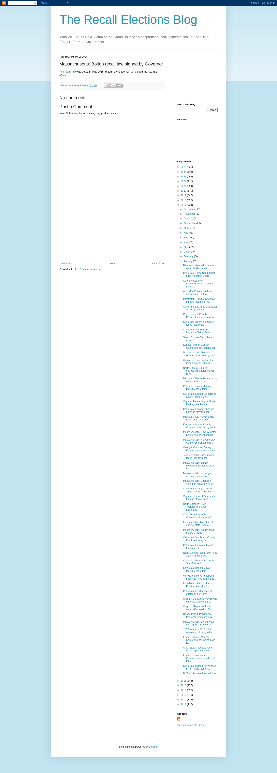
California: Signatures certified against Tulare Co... (199, 395)
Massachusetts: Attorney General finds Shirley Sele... (200, 354)
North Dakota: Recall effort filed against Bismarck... (200, 554)
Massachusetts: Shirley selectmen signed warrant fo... (199, 465)
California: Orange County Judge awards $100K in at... (200, 490)
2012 (184, 699)
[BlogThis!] (110, 86)
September (190, 223)
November (190, 213)
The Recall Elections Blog (128, 19)
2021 (184, 186)
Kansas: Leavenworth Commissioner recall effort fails (199, 658)
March (187, 251)
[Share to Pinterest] (121, 86)
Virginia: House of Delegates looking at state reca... (199, 498)
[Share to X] (114, 86)
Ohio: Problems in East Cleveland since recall (197, 516)
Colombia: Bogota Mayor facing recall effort (196, 569)
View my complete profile (191, 725)
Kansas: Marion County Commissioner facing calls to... (199, 640)
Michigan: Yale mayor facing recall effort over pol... (198, 418)
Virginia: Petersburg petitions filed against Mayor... (199, 403)
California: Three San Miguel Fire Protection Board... (199, 274)
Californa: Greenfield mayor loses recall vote (198, 323)
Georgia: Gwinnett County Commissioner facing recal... (200, 449)
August (188, 228)
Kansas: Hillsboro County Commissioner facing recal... (200, 426)
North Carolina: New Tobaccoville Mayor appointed (195, 507)
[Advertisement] (112, 231)
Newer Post (66, 263)
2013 (184, 695)
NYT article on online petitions (199, 673)
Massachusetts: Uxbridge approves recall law (197, 475)
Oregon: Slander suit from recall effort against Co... (198, 608)
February (189, 256)
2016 (184, 680)
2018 (184, 200)
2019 (184, 195)
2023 (184, 176)
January (188, 261)
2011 (184, 704)
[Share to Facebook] (118, 86)
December (190, 209)
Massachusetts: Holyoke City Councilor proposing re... (199, 441)
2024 (184, 171)
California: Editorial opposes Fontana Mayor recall (198, 410)
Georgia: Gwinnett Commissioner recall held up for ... (198, 283)
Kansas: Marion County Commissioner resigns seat (199, 346)
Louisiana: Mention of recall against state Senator (198, 523)
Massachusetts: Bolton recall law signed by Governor (199, 623)
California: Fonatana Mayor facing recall (198, 546)
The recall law (67, 71)
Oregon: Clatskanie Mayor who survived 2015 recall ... (200, 600)
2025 (184, 167)
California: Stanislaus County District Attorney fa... (199, 539)
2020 (184, 190)
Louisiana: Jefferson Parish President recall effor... (198, 585)
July (186, 232)
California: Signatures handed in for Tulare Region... (199, 667)
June (187, 237)
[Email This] (106, 86)
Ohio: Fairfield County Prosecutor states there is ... (199, 315)
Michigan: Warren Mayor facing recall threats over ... (200, 380)
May (186, 242)
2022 (184, 181)
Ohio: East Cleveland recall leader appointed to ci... (198, 649)
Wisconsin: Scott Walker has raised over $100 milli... (198, 362)
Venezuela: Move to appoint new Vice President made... (199, 577)
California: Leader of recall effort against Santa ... (197, 592)
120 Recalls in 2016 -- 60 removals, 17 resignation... (199, 631)
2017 (184, 205)
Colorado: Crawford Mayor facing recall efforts (197, 387)
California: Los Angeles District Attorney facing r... (200, 308)
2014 (184, 690)
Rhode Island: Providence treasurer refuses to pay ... (199, 615)
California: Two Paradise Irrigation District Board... (198, 331)
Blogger (153, 746)
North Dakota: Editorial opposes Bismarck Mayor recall (198, 371)
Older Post (158, 263)
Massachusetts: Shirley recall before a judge (199, 531)
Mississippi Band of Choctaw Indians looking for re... (199, 300)
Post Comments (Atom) (87, 269)
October (188, 218)
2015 (184, 685)
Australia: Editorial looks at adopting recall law (197, 293)
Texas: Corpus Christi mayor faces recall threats (198, 456)
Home (113, 263)
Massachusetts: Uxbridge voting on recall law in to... (199, 482)
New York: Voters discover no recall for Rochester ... (199, 267)
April (186, 247)
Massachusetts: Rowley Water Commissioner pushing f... (199, 433)
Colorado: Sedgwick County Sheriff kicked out (198, 562)
